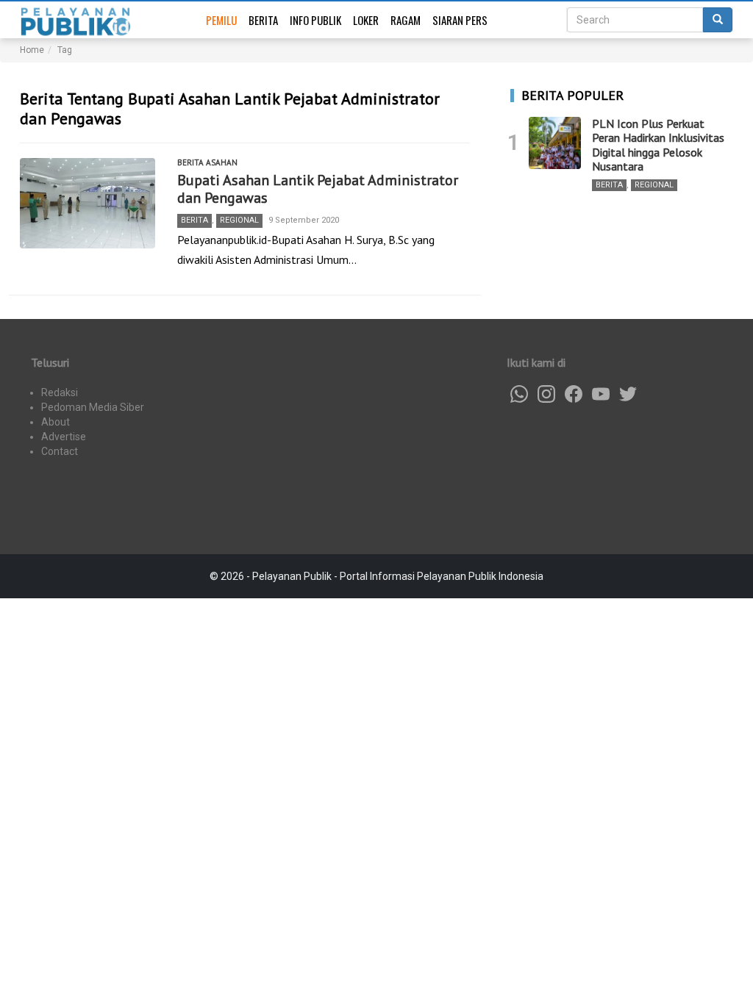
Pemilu (221, 20)
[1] (555, 143)
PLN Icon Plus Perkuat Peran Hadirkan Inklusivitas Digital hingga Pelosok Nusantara (658, 144)
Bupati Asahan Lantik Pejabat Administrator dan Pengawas (317, 189)
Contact (59, 451)
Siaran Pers (460, 20)
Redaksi (59, 392)
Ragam (405, 20)
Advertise (63, 436)
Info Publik (315, 20)
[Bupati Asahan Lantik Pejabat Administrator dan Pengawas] (87, 203)
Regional (239, 220)
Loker (366, 20)
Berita (263, 20)
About (55, 422)
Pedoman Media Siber (92, 407)
